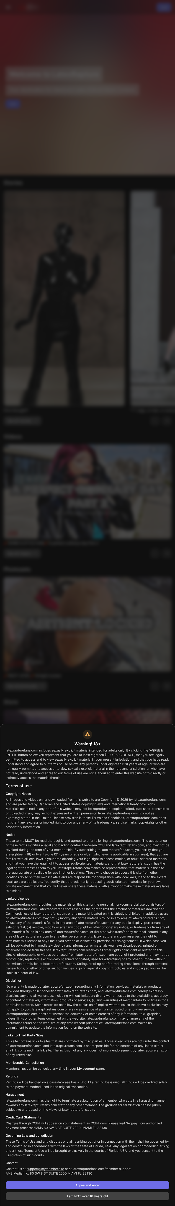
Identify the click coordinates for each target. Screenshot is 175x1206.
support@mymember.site (45, 1169)
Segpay (132, 1123)
